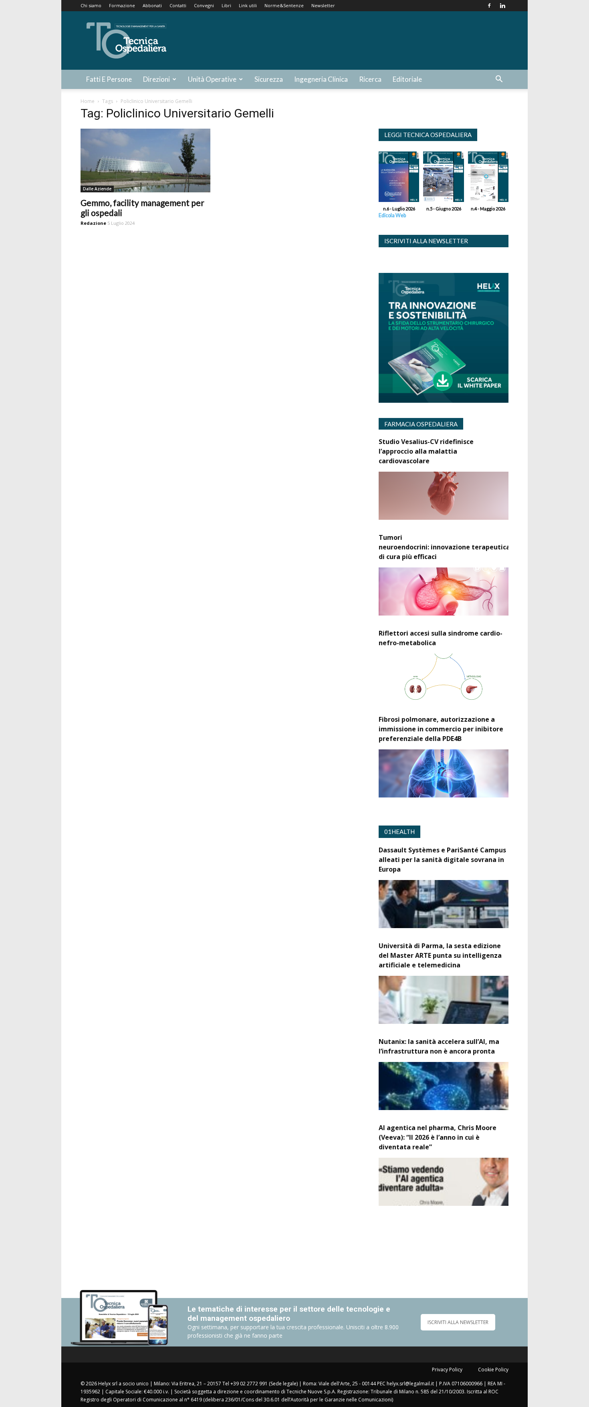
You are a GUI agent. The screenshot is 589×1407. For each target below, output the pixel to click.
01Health (399, 831)
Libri (226, 5)
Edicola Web (392, 215)
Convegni (204, 5)
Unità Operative (212, 79)
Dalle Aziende (97, 189)
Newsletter (323, 5)
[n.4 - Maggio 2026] (488, 178)
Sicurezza (268, 79)
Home (88, 101)
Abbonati (152, 5)
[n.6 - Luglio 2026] (399, 178)
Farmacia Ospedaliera (421, 424)
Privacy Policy (447, 1369)
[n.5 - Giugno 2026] (443, 178)
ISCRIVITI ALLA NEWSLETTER (458, 1322)
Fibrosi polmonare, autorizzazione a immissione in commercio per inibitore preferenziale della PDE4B (441, 729)
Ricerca (370, 79)
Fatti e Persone (109, 79)
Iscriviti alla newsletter (426, 240)
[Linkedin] (502, 5)
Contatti (177, 5)
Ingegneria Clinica (321, 79)
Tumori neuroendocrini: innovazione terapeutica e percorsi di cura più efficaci (461, 547)
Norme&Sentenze (284, 5)
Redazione (93, 223)
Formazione (122, 5)
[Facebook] (489, 5)
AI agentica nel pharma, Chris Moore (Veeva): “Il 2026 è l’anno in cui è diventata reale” (437, 1137)
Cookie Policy (493, 1369)
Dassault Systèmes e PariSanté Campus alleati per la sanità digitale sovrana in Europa (442, 860)
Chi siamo (91, 5)
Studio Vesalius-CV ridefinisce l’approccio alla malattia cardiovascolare (426, 451)
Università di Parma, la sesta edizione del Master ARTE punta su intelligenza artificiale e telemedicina (440, 955)
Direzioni (156, 79)
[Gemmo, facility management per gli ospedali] (145, 160)
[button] (498, 80)
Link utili (248, 5)
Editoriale (407, 79)
